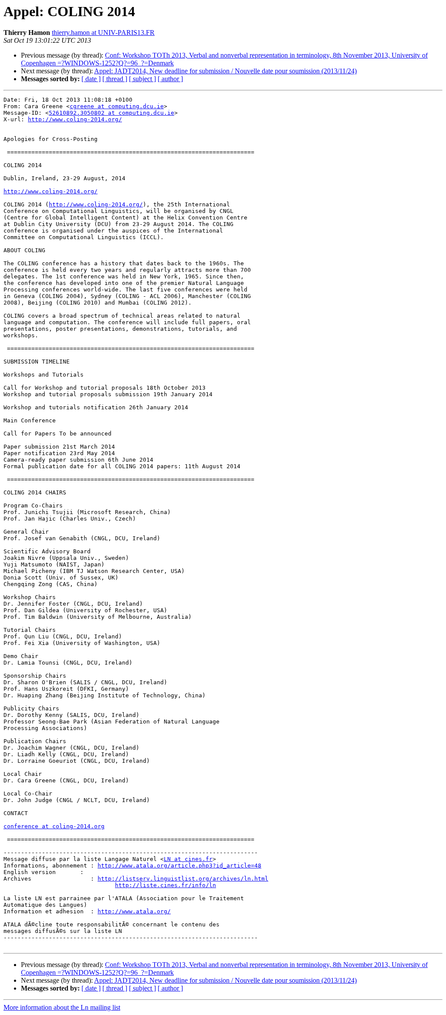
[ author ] (170, 78)
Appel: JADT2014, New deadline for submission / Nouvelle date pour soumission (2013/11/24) (225, 71)
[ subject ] (142, 78)
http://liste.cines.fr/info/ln (165, 885)
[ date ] (91, 78)
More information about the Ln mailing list (61, 1007)
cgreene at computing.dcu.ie (117, 106)
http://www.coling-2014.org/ (75, 119)
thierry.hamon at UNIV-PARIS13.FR (103, 32)
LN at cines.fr (188, 859)
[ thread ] (114, 78)
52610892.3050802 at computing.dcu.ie (111, 113)
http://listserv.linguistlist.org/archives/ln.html (183, 878)
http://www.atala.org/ (134, 911)
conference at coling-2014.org (54, 826)
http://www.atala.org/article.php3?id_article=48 (179, 865)
